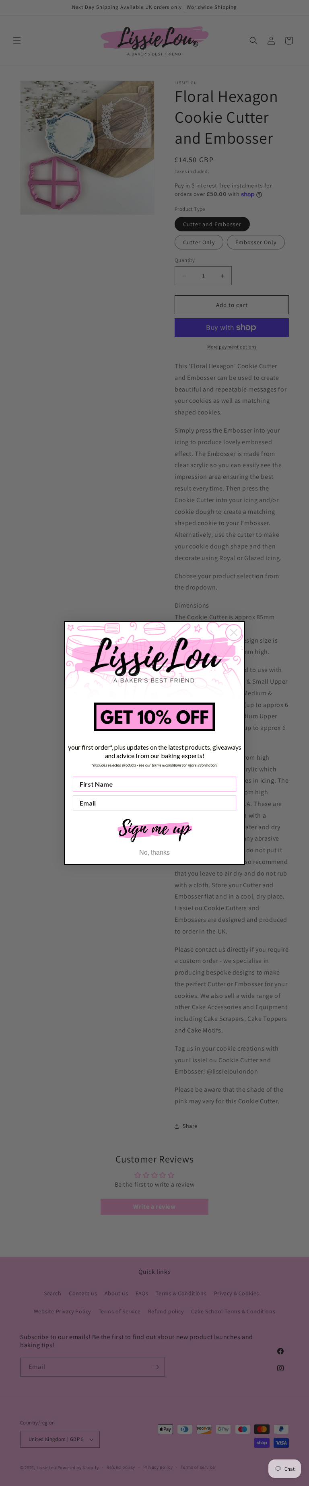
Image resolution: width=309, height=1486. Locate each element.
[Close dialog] (234, 632)
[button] (154, 829)
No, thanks (154, 852)
